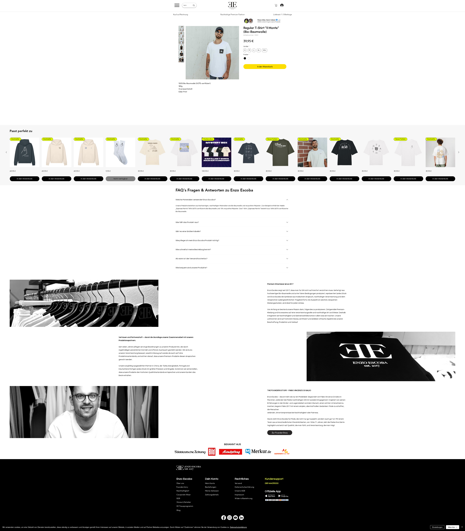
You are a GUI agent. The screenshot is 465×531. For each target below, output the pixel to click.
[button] (276, 5)
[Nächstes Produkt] (458, 152)
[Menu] (177, 5)
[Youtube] (235, 517)
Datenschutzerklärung (238, 527)
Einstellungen (437, 527)
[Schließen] (462, 527)
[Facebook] (223, 517)
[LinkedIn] (241, 517)
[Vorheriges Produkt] (6, 152)
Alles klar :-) (452, 527)
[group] (232, 159)
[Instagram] (229, 517)
